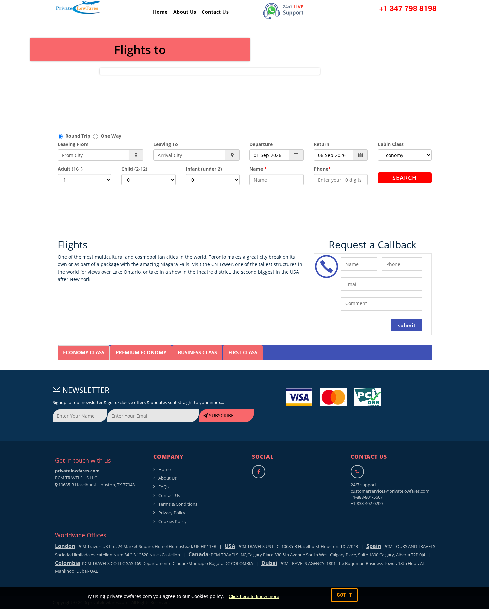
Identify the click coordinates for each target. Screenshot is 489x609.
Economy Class (83, 352)
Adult (70, 169)
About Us (184, 12)
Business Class (197, 352)
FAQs (163, 487)
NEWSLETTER (84, 390)
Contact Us (215, 12)
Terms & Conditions (177, 504)
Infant (204, 169)
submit (407, 325)
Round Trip (78, 136)
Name (258, 169)
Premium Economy (141, 352)
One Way (109, 136)
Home (160, 12)
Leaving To (165, 144)
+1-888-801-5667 (367, 497)
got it (344, 595)
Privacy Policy (171, 513)
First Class (242, 352)
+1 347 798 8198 (408, 7)
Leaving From (73, 144)
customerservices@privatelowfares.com (390, 491)
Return (321, 144)
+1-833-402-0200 (367, 503)
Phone (322, 169)
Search (404, 178)
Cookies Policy (172, 521)
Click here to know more (254, 596)
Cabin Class (391, 144)
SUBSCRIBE (221, 415)
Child (134, 169)
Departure (261, 144)
